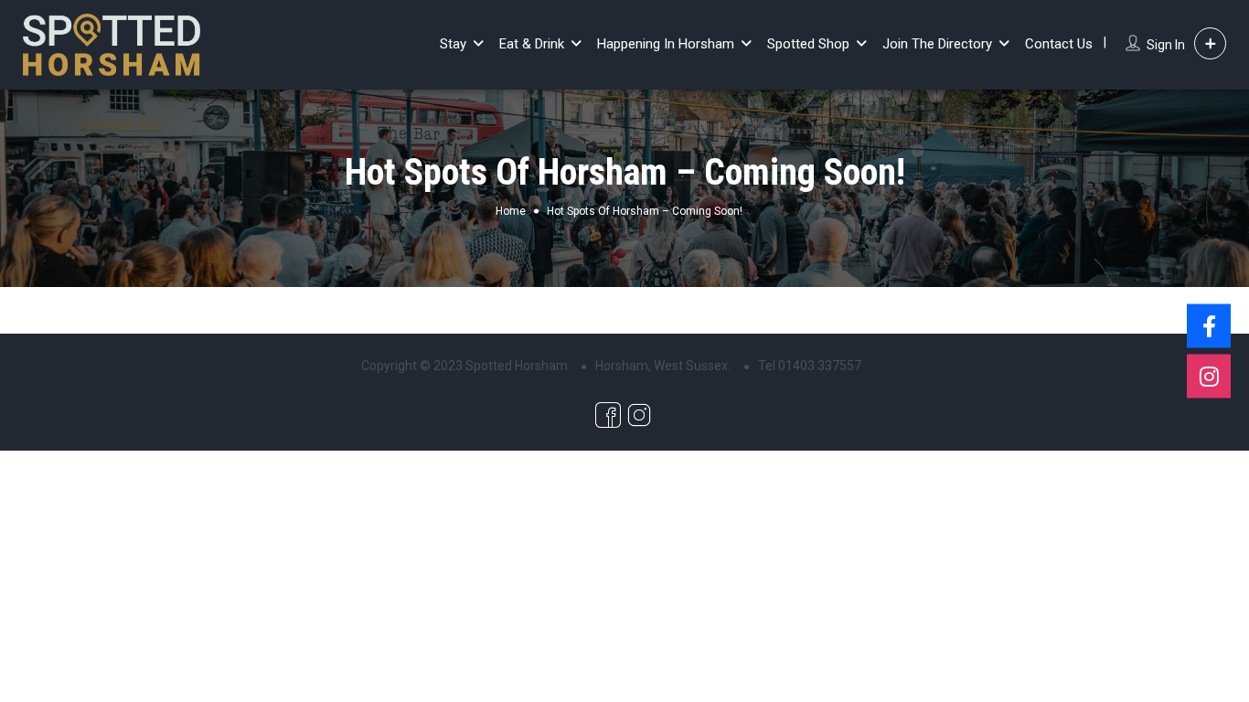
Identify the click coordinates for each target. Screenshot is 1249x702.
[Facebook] (1209, 326)
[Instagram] (1209, 377)
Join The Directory (937, 44)
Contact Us (1059, 44)
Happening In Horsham (665, 44)
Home (511, 211)
